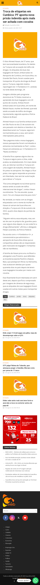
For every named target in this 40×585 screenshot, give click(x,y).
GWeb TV (8, 553)
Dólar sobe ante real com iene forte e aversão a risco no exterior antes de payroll (18, 402)
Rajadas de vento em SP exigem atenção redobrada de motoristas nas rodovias (18, 470)
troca (24, 296)
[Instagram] (12, 518)
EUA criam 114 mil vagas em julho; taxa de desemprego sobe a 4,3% (20, 334)
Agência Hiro (22, 578)
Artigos (7, 527)
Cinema (7, 535)
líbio (5, 300)
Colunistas (8, 538)
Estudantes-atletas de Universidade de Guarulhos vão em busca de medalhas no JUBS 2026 (21, 475)
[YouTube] (25, 518)
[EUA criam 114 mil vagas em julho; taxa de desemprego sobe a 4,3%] (20, 318)
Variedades (9, 566)
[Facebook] (6, 518)
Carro (7, 530)
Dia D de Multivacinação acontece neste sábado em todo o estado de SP (20, 459)
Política (7, 558)
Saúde (7, 561)
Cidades (8, 532)
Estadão (6, 8)
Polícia (7, 556)
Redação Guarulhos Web (11, 25)
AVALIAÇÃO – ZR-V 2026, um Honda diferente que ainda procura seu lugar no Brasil (21, 464)
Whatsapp (8, 569)
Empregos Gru (10, 547)
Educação (8, 543)
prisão (19, 296)
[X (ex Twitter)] (18, 518)
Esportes (8, 550)
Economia (8, 541)
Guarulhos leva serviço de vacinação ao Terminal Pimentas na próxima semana (20, 481)
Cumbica (11, 296)
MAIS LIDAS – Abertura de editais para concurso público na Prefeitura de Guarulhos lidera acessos (21, 453)
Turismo (8, 564)
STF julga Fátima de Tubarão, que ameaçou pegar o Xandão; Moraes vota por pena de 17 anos (18, 367)
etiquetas (31, 296)
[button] (35, 580)
